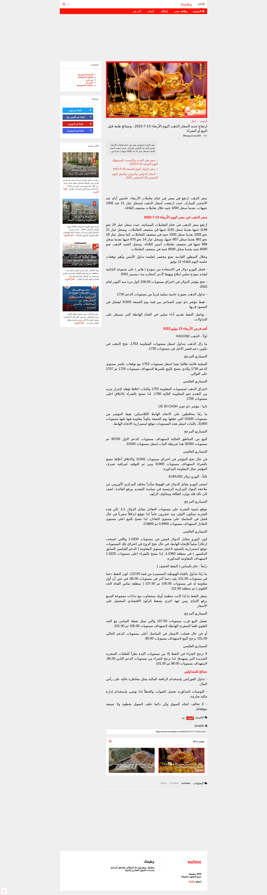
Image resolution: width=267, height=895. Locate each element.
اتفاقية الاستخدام (85, 77)
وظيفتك (186, 4)
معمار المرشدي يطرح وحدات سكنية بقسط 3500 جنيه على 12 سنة (82, 170)
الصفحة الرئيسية (85, 74)
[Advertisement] (133, 37)
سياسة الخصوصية (85, 85)
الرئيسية (197, 11)
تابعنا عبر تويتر (75, 110)
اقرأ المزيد (68, 235)
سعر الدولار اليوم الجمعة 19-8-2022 (134, 168)
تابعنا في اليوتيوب (75, 124)
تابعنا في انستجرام (75, 131)
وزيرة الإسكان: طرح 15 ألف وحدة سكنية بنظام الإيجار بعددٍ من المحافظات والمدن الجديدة (82, 300)
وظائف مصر (180, 11)
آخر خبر (137, 11)
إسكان (164, 11)
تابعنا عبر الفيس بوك (75, 117)
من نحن (89, 80)
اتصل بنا (89, 82)
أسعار (151, 11)
